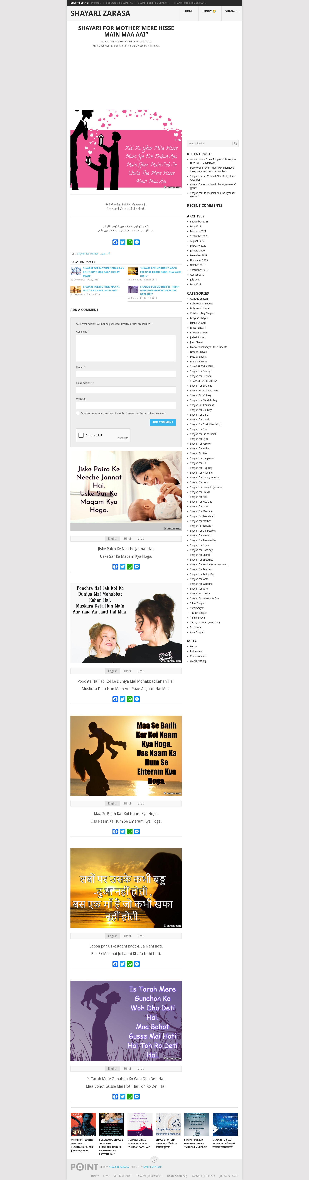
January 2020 (197, 250)
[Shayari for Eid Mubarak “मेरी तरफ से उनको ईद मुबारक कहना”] (225, 1124)
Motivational (123, 1176)
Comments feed (198, 656)
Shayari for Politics (200, 535)
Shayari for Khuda (200, 492)
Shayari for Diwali (199, 419)
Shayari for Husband (201, 472)
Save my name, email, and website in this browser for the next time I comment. (124, 413)
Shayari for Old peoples (203, 530)
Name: (80, 367)
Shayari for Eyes (199, 438)
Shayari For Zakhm (200, 593)
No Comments (77, 279)
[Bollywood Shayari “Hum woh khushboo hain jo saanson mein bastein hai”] (111, 1124)
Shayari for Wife (199, 588)
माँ (109, 253)
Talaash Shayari (198, 612)
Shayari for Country (201, 409)
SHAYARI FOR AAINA (202, 366)
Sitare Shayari (197, 603)
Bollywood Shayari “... (119, 3)
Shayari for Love (199, 506)
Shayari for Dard (199, 414)
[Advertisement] (126, 77)
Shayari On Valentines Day (204, 598)
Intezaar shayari (199, 332)
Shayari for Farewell (201, 443)
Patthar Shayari (198, 356)
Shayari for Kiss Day (201, 501)
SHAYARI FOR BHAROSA (203, 380)
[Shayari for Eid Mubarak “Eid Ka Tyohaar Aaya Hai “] (140, 1124)
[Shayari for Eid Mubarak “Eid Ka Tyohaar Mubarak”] (196, 1124)
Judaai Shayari (197, 337)
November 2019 (199, 260)
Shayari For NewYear (201, 525)
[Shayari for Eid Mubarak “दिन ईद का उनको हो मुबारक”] (168, 1124)
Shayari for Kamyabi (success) (206, 487)
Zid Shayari (196, 627)
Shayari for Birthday (201, 385)
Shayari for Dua (198, 429)
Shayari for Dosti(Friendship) (205, 424)
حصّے (103, 253)
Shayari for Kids (198, 496)
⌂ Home (188, 11)
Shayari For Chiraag (201, 395)
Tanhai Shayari (198, 617)
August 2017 (197, 274)
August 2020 (197, 240)
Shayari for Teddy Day (202, 574)
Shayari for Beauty (200, 371)
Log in (193, 646)
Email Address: (85, 383)
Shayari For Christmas (202, 405)
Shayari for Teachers (201, 569)
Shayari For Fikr (198, 453)
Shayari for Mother (87, 253)
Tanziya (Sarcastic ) (149, 1176)
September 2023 (199, 221)
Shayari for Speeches (201, 559)
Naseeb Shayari (198, 351)
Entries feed (196, 651)
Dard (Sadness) (177, 1176)
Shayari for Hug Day (201, 467)
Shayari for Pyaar (199, 545)
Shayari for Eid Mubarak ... (154, 3)
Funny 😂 (209, 11)
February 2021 (198, 231)
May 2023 (195, 226)
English (112, 538)
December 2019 (198, 255)
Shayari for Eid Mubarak (203, 434)
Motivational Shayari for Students (208, 347)
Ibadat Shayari (198, 327)
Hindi (127, 538)
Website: (80, 398)
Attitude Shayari (199, 298)
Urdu (140, 538)
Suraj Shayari (197, 608)
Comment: (82, 331)
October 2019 (197, 265)
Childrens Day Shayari (202, 313)
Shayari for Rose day (201, 550)
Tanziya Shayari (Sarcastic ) (205, 622)
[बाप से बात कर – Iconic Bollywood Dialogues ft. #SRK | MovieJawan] (83, 1124)
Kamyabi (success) (203, 1176)
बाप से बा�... (96, 3)
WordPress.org (198, 661)
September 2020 (199, 236)
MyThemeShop (152, 1167)
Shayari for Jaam (199, 482)
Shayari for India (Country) (205, 477)
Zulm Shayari (197, 632)
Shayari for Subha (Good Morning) (209, 564)
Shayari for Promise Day (203, 540)
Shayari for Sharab (200, 554)
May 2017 (195, 284)
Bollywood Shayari (200, 308)
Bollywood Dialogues (201, 303)
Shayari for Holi (198, 463)
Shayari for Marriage (201, 511)
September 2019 (199, 269)
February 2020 (198, 245)
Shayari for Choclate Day (203, 400)
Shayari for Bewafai (200, 376)
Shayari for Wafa (199, 579)
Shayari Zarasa (100, 13)
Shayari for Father (200, 448)
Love (106, 1176)
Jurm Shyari (196, 342)
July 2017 (195, 279)
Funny (95, 1176)
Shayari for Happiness (202, 458)
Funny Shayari (198, 322)
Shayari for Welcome (201, 583)
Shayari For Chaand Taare (204, 390)
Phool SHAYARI (198, 361)
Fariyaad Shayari (199, 318)
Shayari (231, 11)
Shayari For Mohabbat (202, 516)
